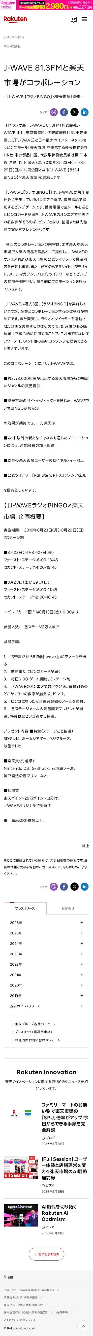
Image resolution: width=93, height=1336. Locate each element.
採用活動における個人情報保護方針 (26, 1312)
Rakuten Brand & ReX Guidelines (29, 1290)
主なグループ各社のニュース (35, 1024)
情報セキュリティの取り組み (21, 1297)
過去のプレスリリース (25, 1006)
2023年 (16, 954)
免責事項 (62, 1312)
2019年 (15, 995)
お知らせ (68, 908)
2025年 (16, 933)
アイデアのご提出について (20, 1319)
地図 (10, 1277)
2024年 (16, 943)
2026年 (16, 922)
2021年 (15, 975)
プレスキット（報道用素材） (33, 1032)
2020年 (16, 985)
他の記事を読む (48, 1254)
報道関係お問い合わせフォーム (37, 1040)
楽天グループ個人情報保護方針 (23, 1304)
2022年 (16, 964)
